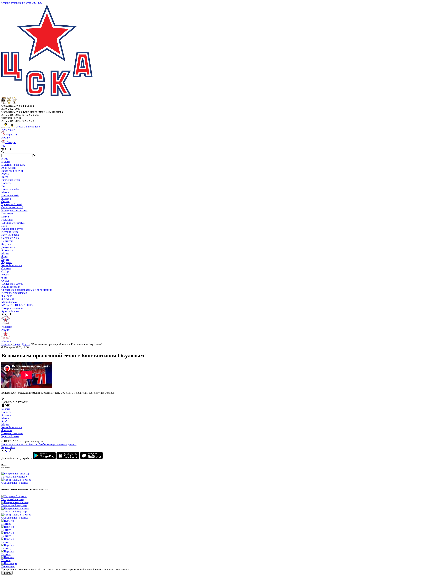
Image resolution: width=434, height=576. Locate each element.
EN (3, 145)
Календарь (7, 219)
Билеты (5, 409)
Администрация (10, 286)
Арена (5, 173)
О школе (6, 268)
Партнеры (7, 241)
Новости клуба (10, 189)
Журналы (6, 262)
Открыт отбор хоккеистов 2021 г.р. (21, 2)
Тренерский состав (12, 283)
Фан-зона (6, 430)
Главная (6, 344)
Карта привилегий (12, 170)
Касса (4, 176)
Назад (4, 158)
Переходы (7, 213)
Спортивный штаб (12, 207)
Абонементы (8, 167)
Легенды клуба (10, 234)
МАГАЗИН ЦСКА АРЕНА (17, 305)
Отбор (5, 271)
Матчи (5, 192)
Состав (5, 201)
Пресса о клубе (10, 195)
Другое (26, 344)
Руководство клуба (12, 228)
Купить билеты (10, 436)
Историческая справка (14, 292)
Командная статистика (14, 210)
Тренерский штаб (11, 204)
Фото (4, 256)
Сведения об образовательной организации (26, 289)
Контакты (7, 250)
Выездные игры (10, 179)
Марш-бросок (9, 302)
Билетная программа (13, 164)
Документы (8, 247)
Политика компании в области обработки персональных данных (38, 444)
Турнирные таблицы (13, 222)
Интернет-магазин (12, 433)
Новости (6, 274)
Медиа (5, 424)
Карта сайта (8, 447)
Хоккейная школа (11, 427)
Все (3, 186)
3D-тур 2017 (8, 298)
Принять (7, 573)
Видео (5, 259)
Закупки (6, 244)
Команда (6, 415)
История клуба (9, 231)
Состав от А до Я (11, 237)
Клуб (4, 421)
